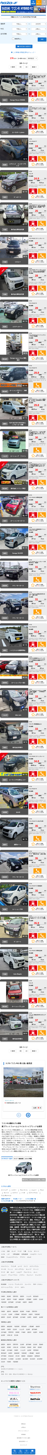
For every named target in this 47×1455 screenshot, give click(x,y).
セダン (23, 1287)
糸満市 (35, 1299)
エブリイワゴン (33, 1193)
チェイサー (38, 1275)
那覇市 (22, 1296)
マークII (3, 1269)
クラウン (22, 1275)
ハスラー (13, 1190)
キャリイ (6, 1193)
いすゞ (9, 1254)
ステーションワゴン (7, 1287)
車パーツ (16, 1234)
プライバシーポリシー (23, 1430)
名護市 (25, 1302)
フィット (10, 1269)
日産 (20, 1215)
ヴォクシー (30, 1275)
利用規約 (23, 1434)
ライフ (26, 1266)
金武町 (41, 1317)
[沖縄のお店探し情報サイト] (14, 1387)
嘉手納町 (11, 1302)
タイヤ (34, 1232)
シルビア (19, 1272)
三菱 (24, 1251)
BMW (2, 1257)
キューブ (28, 1269)
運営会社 (23, 1423)
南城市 (31, 1302)
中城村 (15, 1299)
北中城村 (18, 1302)
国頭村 (29, 1347)
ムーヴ (20, 1266)
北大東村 (18, 1359)
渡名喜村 (3, 1359)
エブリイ (15, 1193)
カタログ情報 (28, 1158)
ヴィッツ (35, 1269)
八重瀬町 (28, 1299)
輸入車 (42, 1215)
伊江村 (17, 1356)
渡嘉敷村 (30, 1356)
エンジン (42, 1232)
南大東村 (25, 1359)
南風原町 (21, 1299)
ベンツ (33, 1215)
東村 (34, 1347)
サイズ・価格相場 (18, 1158)
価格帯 (3, 24)
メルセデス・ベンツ (36, 1254)
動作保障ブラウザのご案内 (23, 1438)
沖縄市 (3, 1296)
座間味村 (37, 1356)
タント (35, 1272)
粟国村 (23, 1356)
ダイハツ (36, 1251)
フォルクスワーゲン (12, 1257)
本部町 (41, 1332)
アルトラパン (24, 1190)
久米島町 (11, 1359)
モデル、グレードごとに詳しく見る (34, 1180)
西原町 (9, 1296)
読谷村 (41, 1299)
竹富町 (9, 1362)
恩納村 (41, 1344)
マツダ (19, 1251)
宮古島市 (32, 1359)
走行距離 (4, 34)
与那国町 (15, 1362)
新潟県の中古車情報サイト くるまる (12, 1369)
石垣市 (3, 1362)
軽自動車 (3, 1284)
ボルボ (29, 1257)
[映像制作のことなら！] (35, 1387)
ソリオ (23, 1193)
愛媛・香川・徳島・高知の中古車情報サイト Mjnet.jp (16, 1374)
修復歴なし (18, 39)
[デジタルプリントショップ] (35, 1399)
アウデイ (22, 1257)
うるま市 (28, 1296)
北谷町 (3, 1299)
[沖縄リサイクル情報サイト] (14, 1405)
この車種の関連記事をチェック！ (24, 52)
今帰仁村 (9, 1335)
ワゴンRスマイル (6, 1195)
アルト (42, 1190)
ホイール (27, 1232)
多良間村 (39, 1359)
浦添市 (9, 1299)
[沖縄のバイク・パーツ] (35, 1393)
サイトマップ (23, 1445)
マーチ (3, 1272)
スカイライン (5, 1266)
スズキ (23, 1207)
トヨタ (3, 1251)
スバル (30, 1251)
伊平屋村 (3, 1356)
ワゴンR (17, 1207)
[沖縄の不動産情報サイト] (14, 1393)
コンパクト (28, 1284)
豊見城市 (35, 1296)
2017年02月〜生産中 (7, 1158)
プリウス (32, 1222)
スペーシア (4, 1190)
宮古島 (16, 1335)
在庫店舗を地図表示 (25, 46)
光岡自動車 (24, 1254)
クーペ (17, 1287)
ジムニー (34, 1190)
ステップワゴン (19, 1269)
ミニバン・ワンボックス (15, 1284)
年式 (2, 29)
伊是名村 (11, 1356)
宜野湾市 (15, 1296)
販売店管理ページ (23, 1441)
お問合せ (23, 1427)
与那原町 (3, 1302)
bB (8, 1272)
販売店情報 (26, 1237)
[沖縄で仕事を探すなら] (14, 1399)
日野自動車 (16, 1254)
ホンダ (25, 1215)
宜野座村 (35, 1350)
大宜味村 (22, 1347)
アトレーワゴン (12, 1275)
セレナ (13, 1272)
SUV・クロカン (38, 1284)
